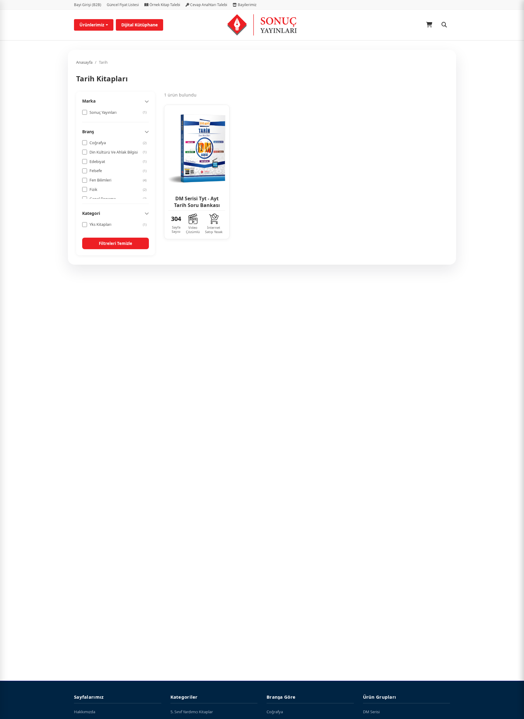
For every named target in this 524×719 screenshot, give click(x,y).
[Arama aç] (444, 25)
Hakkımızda (84, 711)
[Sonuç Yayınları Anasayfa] (262, 25)
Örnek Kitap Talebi (164, 4)
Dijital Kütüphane (139, 25)
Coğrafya (275, 711)
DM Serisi (371, 711)
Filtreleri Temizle (115, 243)
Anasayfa (84, 62)
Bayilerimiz (247, 4)
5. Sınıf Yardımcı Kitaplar (191, 711)
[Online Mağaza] (429, 25)
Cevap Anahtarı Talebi (208, 4)
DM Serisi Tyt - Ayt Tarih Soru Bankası (197, 202)
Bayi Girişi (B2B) (87, 4)
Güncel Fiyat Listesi (123, 4)
